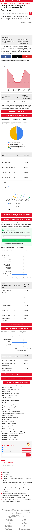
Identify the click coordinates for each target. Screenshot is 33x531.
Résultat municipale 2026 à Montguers (12, 433)
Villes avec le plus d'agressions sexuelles (16, 374)
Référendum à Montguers (9, 429)
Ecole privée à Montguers (9, 423)
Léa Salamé (5, 470)
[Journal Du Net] (8, 523)
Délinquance (13, 3)
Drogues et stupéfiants (23, 43)
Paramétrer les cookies (6, 512)
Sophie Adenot (6, 469)
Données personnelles (24, 510)
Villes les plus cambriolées (16, 324)
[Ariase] (8, 529)
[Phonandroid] (24, 529)
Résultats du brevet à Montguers (10, 437)
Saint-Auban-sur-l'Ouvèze (20, 16)
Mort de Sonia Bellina (8, 467)
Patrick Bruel (5, 472)
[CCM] (24, 520)
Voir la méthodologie (23, 108)
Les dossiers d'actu (8, 452)
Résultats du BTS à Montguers (10, 439)
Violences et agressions (23, 41)
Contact (29, 509)
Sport (4, 450)
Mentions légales (20, 512)
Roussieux (10, 16)
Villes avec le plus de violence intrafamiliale (16, 378)
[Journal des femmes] (8, 520)
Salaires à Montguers (7, 415)
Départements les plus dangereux (16, 115)
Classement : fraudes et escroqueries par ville (16, 219)
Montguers (5, 402)
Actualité (6, 3)
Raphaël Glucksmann (8, 465)
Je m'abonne (15, 240)
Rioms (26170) (6, 391)
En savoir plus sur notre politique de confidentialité (12, 243)
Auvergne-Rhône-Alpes (24, 3)
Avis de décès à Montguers (9, 404)
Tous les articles (7, 510)
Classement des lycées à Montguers (11, 409)
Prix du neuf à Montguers (9, 427)
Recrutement (16, 510)
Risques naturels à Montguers (10, 406)
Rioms (2, 18)
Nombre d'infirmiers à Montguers (11, 408)
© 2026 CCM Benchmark (16, 513)
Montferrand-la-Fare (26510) (9, 395)
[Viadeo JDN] (24, 526)
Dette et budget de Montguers (10, 417)
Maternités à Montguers (8, 425)
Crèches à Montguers (8, 421)
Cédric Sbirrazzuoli (7, 474)
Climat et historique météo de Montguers (13, 413)
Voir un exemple (26, 448)
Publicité (25, 509)
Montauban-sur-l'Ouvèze (12, 18)
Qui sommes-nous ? (6, 509)
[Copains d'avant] (8, 526)
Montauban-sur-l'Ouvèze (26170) (10, 393)
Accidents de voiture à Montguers (11, 411)
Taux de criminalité (7, 39)
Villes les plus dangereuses (16, 111)
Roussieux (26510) (7, 387)
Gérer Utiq (14, 512)
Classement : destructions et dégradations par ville (16, 215)
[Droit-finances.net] (24, 523)
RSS (12, 510)
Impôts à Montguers (7, 419)
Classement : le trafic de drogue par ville (16, 382)
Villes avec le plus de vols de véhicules (16, 328)
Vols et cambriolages (22, 39)
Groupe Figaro (28, 512)
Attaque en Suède (7, 476)
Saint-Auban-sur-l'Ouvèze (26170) (11, 389)
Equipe (13, 509)
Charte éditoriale (18, 509)
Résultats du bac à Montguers (10, 435)
